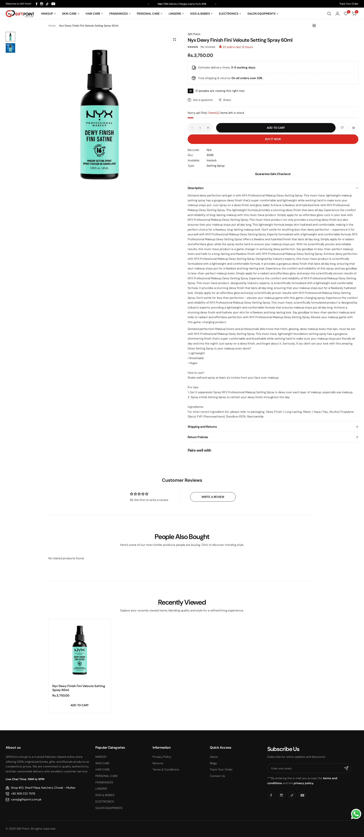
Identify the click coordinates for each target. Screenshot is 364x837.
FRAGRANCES (104, 782)
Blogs (213, 763)
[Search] (329, 13)
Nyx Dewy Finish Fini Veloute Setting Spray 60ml (78, 688)
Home (52, 25)
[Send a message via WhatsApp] (356, 814)
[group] (99, 114)
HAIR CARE (102, 769)
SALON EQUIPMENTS (108, 808)
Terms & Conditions (166, 769)
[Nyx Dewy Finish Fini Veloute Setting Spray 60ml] (80, 650)
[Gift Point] (20, 13)
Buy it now (273, 139)
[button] (148, 3)
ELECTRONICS (104, 801)
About (214, 757)
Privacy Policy (162, 757)
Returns (158, 763)
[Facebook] (36, 3)
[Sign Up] (346, 768)
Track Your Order (348, 3)
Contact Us (217, 776)
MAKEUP (101, 757)
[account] (337, 13)
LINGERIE (101, 789)
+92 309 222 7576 (23, 793)
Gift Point (194, 34)
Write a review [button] (213, 497)
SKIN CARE (102, 763)
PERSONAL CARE (106, 776)
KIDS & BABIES (104, 795)
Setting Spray (216, 166)
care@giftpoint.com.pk (26, 799)
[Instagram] (41, 3)
